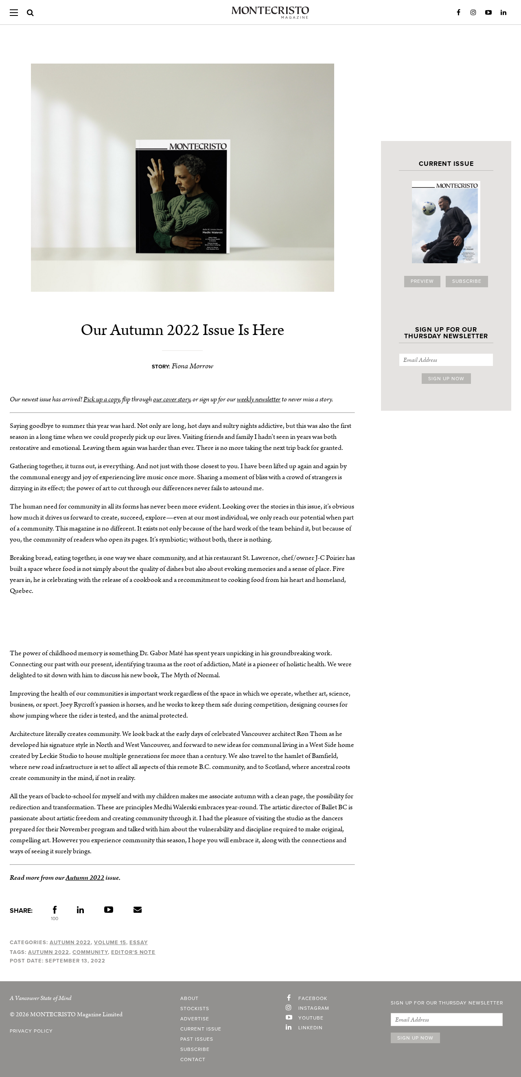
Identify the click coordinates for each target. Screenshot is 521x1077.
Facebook (458, 12)
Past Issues (196, 1039)
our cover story (171, 399)
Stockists (194, 1009)
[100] (55, 911)
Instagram (473, 12)
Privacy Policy (31, 1031)
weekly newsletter (258, 399)
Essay (138, 942)
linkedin (310, 1028)
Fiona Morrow (192, 366)
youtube (311, 1018)
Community (90, 952)
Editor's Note (133, 952)
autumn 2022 (48, 952)
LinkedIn (503, 12)
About (189, 998)
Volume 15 (110, 942)
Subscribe (467, 281)
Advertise (194, 1019)
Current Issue (200, 1029)
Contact (193, 1059)
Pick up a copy (101, 399)
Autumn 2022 (85, 878)
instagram (313, 1008)
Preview (422, 281)
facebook (312, 998)
